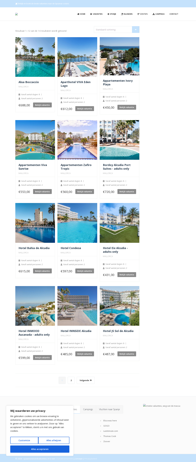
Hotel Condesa (71, 248)
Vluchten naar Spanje (109, 409)
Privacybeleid (90, 458)
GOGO (106, 425)
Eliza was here (110, 420)
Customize (24, 440)
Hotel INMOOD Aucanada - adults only (34, 332)
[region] (40, 431)
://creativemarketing (65, 458)
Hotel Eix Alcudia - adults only (115, 249)
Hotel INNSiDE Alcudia (76, 331)
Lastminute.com (110, 431)
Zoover (106, 441)
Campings (88, 409)
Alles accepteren (40, 449)
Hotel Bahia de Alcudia (34, 248)
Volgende (84, 380)
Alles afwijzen (53, 440)
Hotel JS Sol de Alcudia (118, 331)
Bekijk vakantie (42, 105)
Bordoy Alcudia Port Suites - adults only (117, 166)
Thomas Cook (109, 436)
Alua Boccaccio (29, 82)
